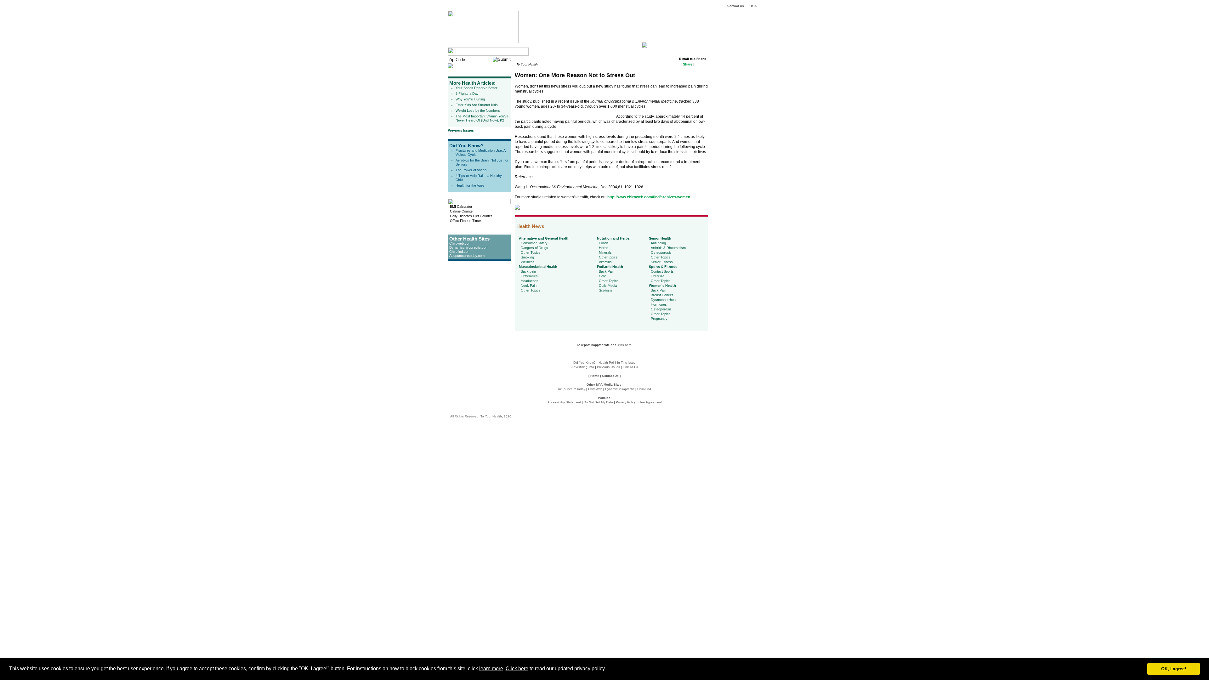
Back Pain (606, 271)
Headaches (529, 281)
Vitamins (605, 262)
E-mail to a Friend (692, 58)
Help (753, 6)
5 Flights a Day (467, 93)
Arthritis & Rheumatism (668, 248)
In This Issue (626, 362)
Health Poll (606, 362)
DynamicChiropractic (619, 389)
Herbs (603, 248)
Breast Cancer (662, 295)
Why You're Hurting (470, 99)
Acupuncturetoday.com (467, 256)
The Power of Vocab (471, 170)
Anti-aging (658, 243)
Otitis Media (608, 285)
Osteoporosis (661, 252)
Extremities (529, 276)
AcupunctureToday (571, 389)
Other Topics (531, 252)
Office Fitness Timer (465, 221)
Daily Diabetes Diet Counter (471, 216)
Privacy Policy (626, 402)
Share (687, 64)
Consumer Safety (534, 243)
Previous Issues (461, 130)
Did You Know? (466, 145)
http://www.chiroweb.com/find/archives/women (648, 197)
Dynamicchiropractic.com (468, 247)
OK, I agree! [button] (1173, 668)
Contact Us (735, 6)
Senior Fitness (662, 262)
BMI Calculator (461, 206)
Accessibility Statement (564, 402)
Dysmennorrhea (663, 300)
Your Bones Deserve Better (476, 88)
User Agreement (650, 402)
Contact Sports (662, 271)
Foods (604, 243)
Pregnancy (659, 318)
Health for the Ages (470, 185)
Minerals (605, 252)
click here (625, 345)
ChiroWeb (595, 389)
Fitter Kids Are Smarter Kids (477, 105)
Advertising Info (582, 367)
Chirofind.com (459, 251)
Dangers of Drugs (534, 248)
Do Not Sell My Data (598, 402)
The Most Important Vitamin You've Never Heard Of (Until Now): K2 (482, 118)
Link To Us (630, 367)
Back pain (528, 271)
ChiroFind (644, 389)
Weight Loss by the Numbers (478, 110)
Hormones (659, 304)
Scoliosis (605, 290)
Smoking (527, 257)
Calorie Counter (462, 211)
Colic (602, 276)
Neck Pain (528, 285)
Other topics (608, 257)
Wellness (528, 262)
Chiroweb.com (460, 243)
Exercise (657, 276)
